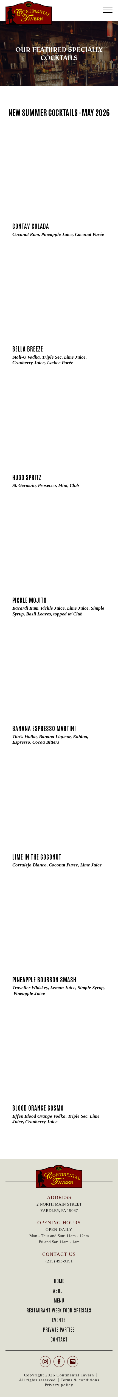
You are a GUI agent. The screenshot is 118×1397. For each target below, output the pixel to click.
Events (59, 1319)
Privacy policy (59, 1385)
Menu (59, 1300)
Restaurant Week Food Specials (59, 1310)
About (59, 1290)
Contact (59, 1339)
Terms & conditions (80, 1380)
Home (59, 1280)
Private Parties (59, 1329)
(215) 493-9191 (59, 1261)
